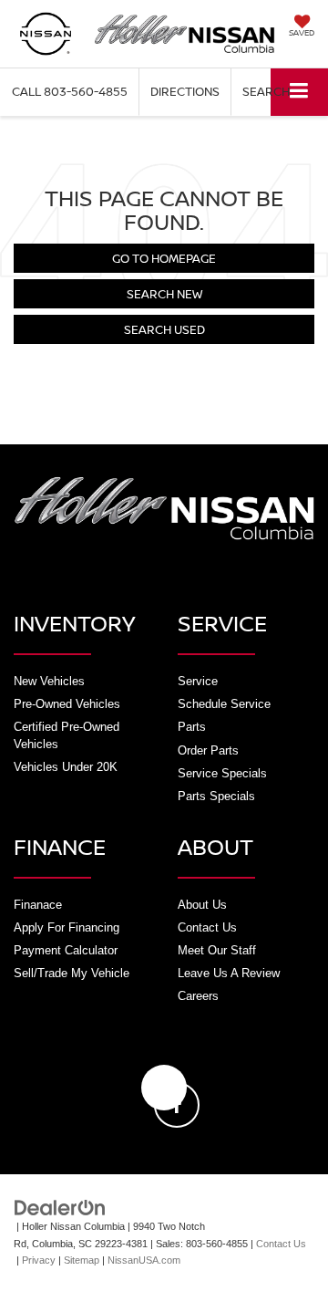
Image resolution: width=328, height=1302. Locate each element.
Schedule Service (224, 704)
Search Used (164, 329)
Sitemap (81, 1260)
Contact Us (207, 927)
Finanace (38, 904)
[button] (69, 92)
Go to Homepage (164, 258)
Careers (198, 996)
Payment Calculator (66, 950)
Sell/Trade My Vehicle (71, 973)
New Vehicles (49, 681)
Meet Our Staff (217, 950)
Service (198, 681)
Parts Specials (216, 796)
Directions (185, 91)
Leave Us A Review (229, 973)
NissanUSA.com (144, 1260)
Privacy (39, 1260)
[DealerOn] (60, 1206)
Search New (164, 294)
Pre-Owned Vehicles (67, 704)
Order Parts (208, 750)
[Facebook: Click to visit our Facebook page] (164, 1087)
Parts (192, 727)
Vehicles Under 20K (66, 767)
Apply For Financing (66, 927)
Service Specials (222, 773)
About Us (202, 904)
